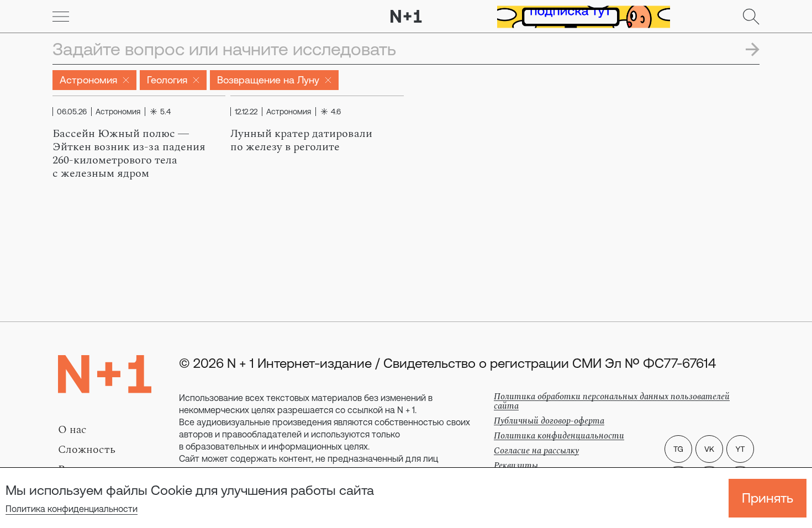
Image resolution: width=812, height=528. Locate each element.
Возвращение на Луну (268, 80)
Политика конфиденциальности (72, 509)
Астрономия (88, 80)
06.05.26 (72, 111)
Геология (167, 80)
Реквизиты (516, 465)
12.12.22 (246, 111)
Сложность (86, 449)
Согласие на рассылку (536, 450)
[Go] (60, 16)
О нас (72, 429)
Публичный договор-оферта (549, 420)
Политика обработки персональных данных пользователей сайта (612, 401)
